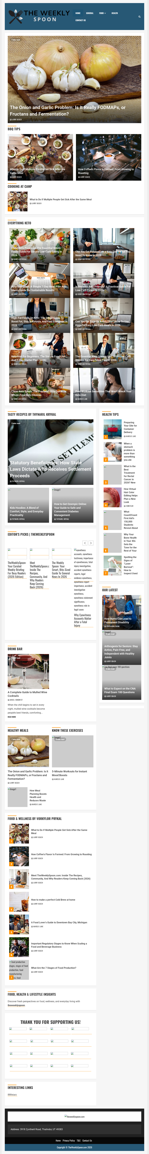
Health (115, 13)
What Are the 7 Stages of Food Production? (19, 970)
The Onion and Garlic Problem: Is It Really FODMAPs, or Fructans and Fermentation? (74, 79)
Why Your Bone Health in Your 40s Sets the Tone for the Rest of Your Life (113, 543)
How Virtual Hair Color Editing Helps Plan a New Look (113, 497)
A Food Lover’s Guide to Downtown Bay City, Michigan (19, 924)
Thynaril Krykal (18, 481)
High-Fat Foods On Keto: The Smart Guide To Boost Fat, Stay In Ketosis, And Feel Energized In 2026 (39, 321)
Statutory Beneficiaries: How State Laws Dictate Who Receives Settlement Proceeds (50, 452)
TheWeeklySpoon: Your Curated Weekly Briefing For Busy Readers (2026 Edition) (17, 569)
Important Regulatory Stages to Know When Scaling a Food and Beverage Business (19, 947)
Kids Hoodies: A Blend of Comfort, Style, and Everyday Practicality (26, 511)
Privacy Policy (69, 1140)
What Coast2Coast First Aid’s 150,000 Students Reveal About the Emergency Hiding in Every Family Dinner (113, 520)
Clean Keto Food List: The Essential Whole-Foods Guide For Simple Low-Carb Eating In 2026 (36, 251)
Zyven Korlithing (113, 626)
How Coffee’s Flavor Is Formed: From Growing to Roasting (108, 157)
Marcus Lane (82, 399)
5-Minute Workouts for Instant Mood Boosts (72, 751)
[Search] (139, 16)
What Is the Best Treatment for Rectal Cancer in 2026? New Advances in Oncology (113, 475)
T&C (78, 1140)
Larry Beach (17, 119)
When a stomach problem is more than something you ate (113, 452)
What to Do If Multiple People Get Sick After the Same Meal (40, 157)
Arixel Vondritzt (16, 700)
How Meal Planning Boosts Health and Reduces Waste (18, 797)
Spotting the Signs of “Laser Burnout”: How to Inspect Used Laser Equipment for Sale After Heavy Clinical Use (113, 565)
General (89, 13)
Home (78, 13)
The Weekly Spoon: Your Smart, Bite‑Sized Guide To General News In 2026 (61, 569)
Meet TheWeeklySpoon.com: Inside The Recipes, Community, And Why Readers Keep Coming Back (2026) (39, 575)
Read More (12, 717)
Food (101, 13)
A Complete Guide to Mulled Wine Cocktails (28, 671)
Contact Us (81, 20)
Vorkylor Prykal (20, 259)
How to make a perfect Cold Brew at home (19, 902)
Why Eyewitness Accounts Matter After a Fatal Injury (82, 620)
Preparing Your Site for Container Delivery (113, 429)
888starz (12, 1094)
